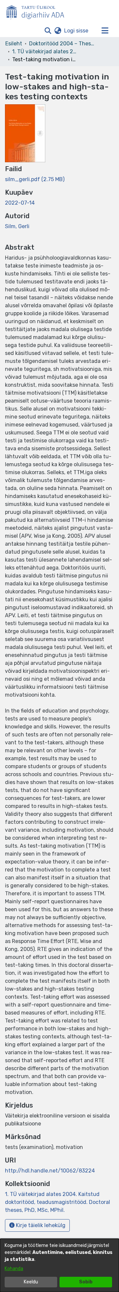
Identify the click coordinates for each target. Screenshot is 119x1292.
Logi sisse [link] (76, 30)
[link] (34, 179)
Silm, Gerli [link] (17, 226)
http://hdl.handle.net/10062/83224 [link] (50, 1171)
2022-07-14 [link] (20, 203)
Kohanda (14, 1268)
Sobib (86, 1282)
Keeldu (31, 1282)
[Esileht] (38, 11)
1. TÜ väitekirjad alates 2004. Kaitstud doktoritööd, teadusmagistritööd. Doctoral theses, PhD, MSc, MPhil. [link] (45, 51)
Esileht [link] (13, 43)
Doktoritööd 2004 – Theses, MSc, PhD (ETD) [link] (62, 43)
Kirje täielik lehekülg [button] (40, 1225)
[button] (48, 31)
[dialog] (59, 1265)
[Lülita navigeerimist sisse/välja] (105, 31)
